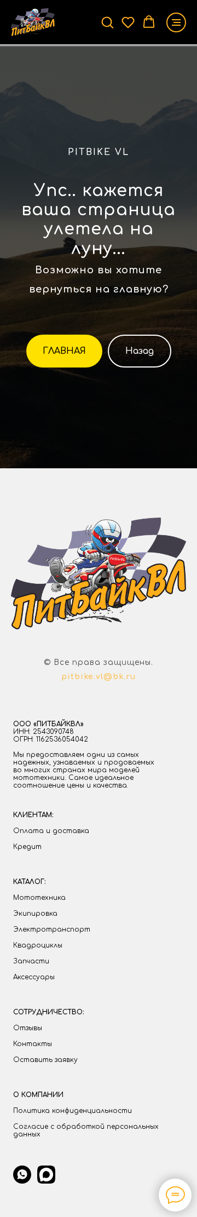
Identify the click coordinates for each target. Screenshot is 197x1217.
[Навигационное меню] (176, 22)
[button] (107, 21)
